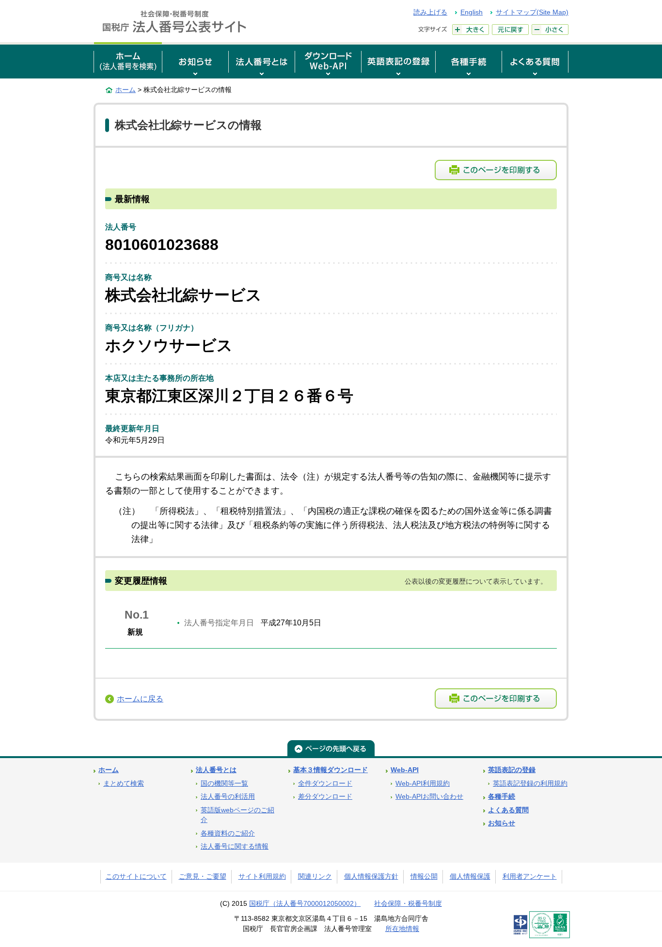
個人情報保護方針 (371, 876)
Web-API (405, 770)
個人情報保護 (470, 876)
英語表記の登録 (512, 770)
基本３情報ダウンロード (330, 770)
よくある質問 (508, 810)
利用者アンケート (530, 876)
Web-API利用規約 (422, 783)
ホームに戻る (140, 699)
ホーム (125, 89)
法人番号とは (216, 770)
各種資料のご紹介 (228, 833)
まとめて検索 (123, 783)
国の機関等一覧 (224, 783)
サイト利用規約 (262, 876)
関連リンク (315, 876)
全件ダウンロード (325, 783)
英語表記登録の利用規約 (530, 783)
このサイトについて (136, 876)
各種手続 (501, 796)
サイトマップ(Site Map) (532, 12)
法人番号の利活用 (228, 796)
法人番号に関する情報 (234, 846)
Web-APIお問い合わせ (429, 796)
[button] (195, 60)
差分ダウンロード (325, 796)
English (471, 12)
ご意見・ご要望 (202, 876)
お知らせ (501, 823)
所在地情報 (402, 928)
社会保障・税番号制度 (408, 903)
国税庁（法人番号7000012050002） (305, 903)
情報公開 (424, 876)
